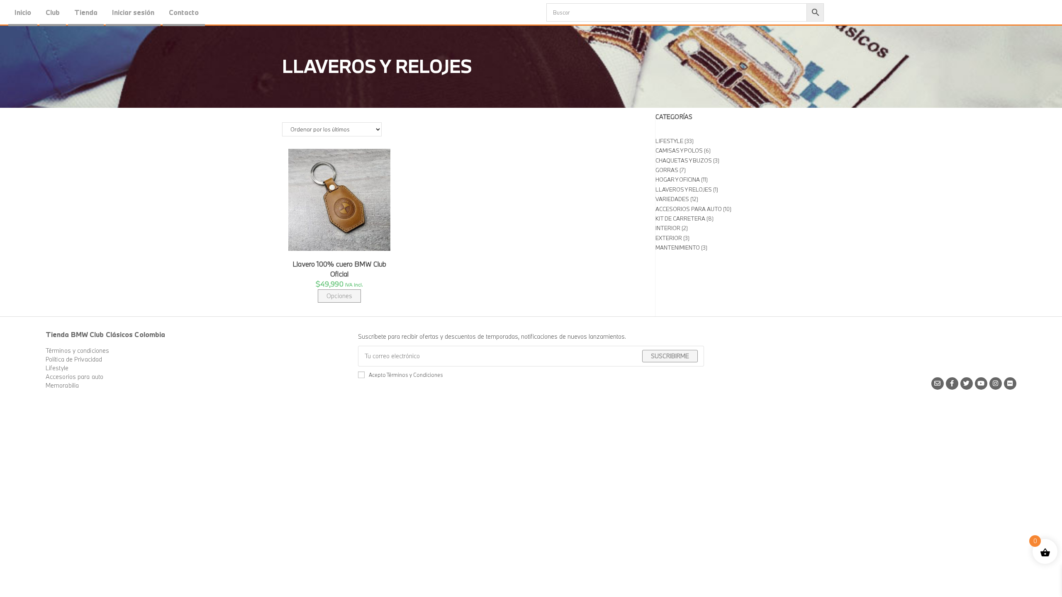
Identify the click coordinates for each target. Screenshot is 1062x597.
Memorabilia (62, 385)
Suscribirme (670, 356)
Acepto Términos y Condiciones (406, 374)
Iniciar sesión (133, 12)
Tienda (85, 12)
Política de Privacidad (74, 359)
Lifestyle (57, 368)
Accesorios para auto (74, 377)
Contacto (184, 12)
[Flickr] (1010, 383)
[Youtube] (981, 383)
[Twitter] (966, 383)
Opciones (339, 296)
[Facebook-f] (952, 383)
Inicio (23, 12)
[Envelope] (937, 383)
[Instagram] (995, 383)
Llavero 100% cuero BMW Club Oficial (339, 269)
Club (53, 12)
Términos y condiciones (77, 350)
